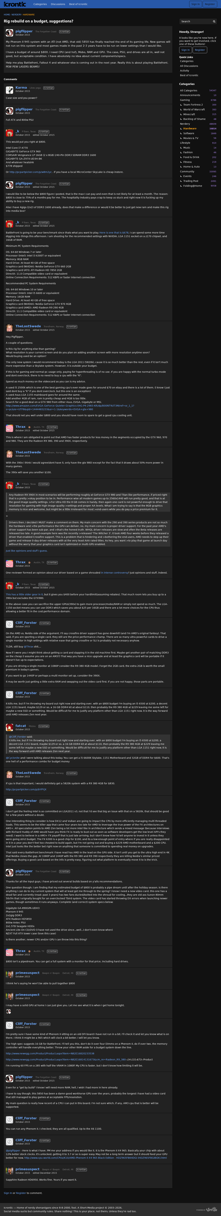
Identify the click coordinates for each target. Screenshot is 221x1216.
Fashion (199, 152)
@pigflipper (13, 1150)
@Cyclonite (13, 757)
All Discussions (189, 66)
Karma (21, 87)
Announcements (198, 95)
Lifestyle (198, 142)
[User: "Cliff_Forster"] (9, 624)
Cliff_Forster (26, 622)
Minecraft (199, 114)
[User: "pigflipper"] (9, 32)
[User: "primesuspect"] (9, 974)
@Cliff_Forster (17, 736)
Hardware (199, 128)
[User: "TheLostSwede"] (9, 327)
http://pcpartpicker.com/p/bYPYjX (26, 789)
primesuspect (28, 973)
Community (198, 171)
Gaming (198, 100)
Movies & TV (199, 138)
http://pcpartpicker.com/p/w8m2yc (30, 172)
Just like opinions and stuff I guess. (26, 550)
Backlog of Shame (199, 119)
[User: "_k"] (9, 132)
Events (199, 176)
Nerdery (198, 123)
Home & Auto (199, 166)
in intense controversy (114, 572)
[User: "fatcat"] (9, 727)
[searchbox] (198, 21)
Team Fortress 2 (199, 104)
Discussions (58, 4)
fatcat (21, 726)
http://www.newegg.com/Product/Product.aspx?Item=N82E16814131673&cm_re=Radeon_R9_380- (66, 1059)
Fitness (199, 162)
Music (199, 147)
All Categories (198, 90)
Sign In (195, 4)
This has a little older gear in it (24, 594)
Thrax (21, 426)
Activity (184, 70)
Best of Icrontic (78, 4)
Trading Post (199, 181)
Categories (40, 4)
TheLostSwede (28, 326)
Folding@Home (199, 185)
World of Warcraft (199, 109)
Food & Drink (199, 157)
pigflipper (24, 31)
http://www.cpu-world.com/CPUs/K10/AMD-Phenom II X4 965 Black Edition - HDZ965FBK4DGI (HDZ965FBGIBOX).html (95, 1157)
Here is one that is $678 (113, 232)
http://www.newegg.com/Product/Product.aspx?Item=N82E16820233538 (50, 1053)
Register (210, 4)
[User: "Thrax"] (9, 428)
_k (17, 131)
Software (199, 133)
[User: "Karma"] (9, 90)
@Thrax (28, 646)
